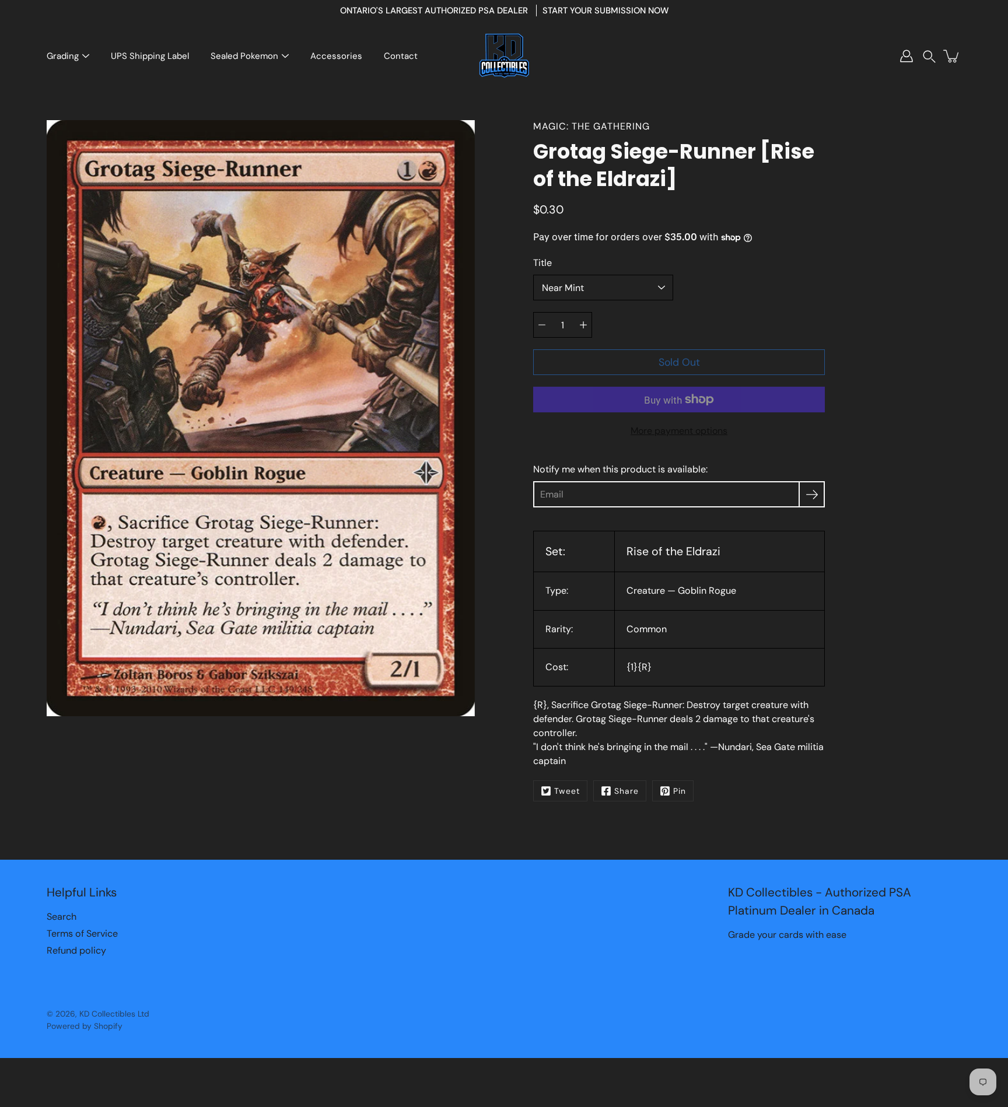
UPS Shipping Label (150, 56)
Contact (401, 56)
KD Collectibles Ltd (114, 1013)
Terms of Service (82, 933)
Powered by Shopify (85, 1026)
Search (61, 916)
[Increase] (583, 325)
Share (626, 791)
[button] (929, 56)
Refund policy (76, 950)
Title (542, 263)
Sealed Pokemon (244, 56)
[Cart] (952, 56)
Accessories (336, 56)
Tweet (567, 791)
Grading (63, 56)
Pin (679, 791)
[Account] (906, 56)
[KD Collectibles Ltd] (504, 56)
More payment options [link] (679, 431)
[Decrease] (542, 325)
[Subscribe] (812, 494)
